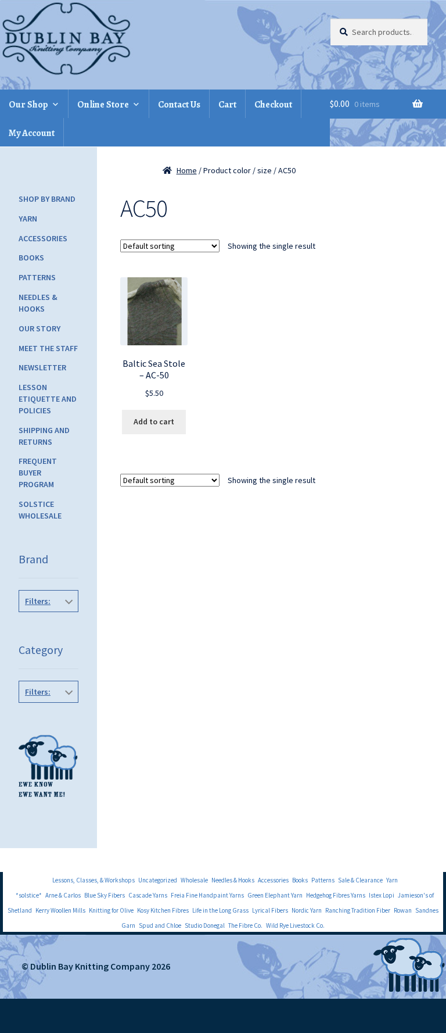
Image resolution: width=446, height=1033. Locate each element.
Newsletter (42, 367)
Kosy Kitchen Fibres (163, 910)
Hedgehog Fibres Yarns (335, 895)
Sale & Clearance (360, 880)
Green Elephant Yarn (275, 895)
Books (31, 257)
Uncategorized (157, 880)
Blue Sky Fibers (104, 895)
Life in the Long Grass (220, 910)
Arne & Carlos (63, 895)
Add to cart (154, 421)
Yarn (28, 218)
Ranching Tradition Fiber (357, 910)
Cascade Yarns (147, 895)
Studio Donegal (205, 925)
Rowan (403, 910)
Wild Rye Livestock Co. (295, 925)
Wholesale (194, 880)
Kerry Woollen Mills (60, 910)
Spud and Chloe (160, 925)
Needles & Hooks (38, 303)
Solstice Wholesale (40, 510)
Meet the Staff (48, 348)
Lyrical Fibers (270, 910)
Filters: (38, 601)
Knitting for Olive (111, 910)
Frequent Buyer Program (38, 472)
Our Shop (28, 104)
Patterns (37, 277)
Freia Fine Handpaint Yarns (207, 895)
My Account (32, 133)
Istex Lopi (381, 895)
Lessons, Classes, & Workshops (93, 880)
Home (187, 170)
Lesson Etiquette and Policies (48, 399)
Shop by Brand (47, 199)
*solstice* (29, 895)
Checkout (273, 104)
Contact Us (179, 104)
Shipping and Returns (44, 436)
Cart (227, 104)
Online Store (103, 104)
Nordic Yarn (307, 910)
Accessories (43, 238)
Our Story (39, 328)
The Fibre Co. (245, 925)
